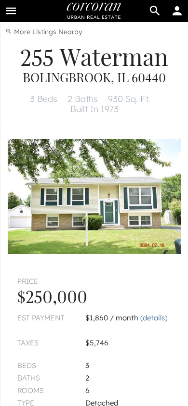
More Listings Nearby (47, 31)
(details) (153, 317)
